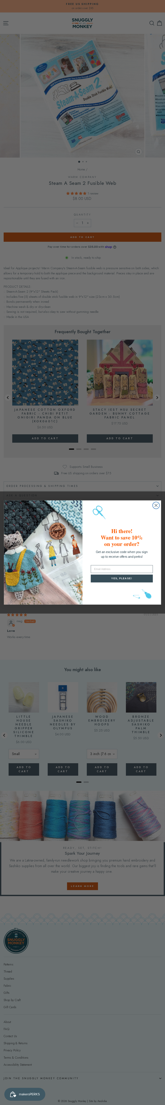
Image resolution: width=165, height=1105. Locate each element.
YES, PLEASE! (121, 578)
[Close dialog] (156, 505)
